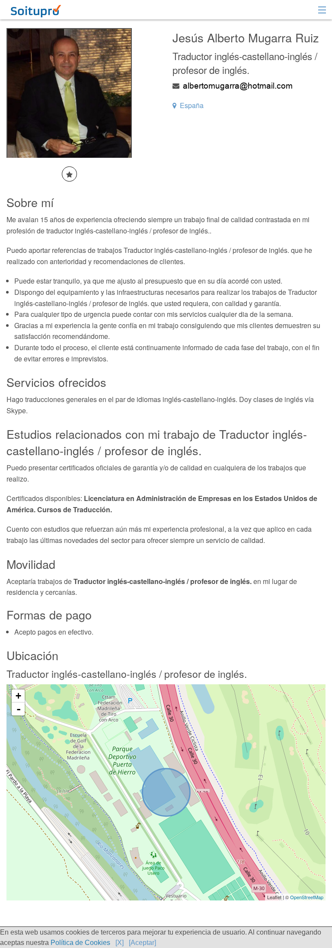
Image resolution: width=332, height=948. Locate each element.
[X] (119, 942)
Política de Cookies (80, 942)
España (192, 105)
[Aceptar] (142, 942)
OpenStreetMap (306, 897)
